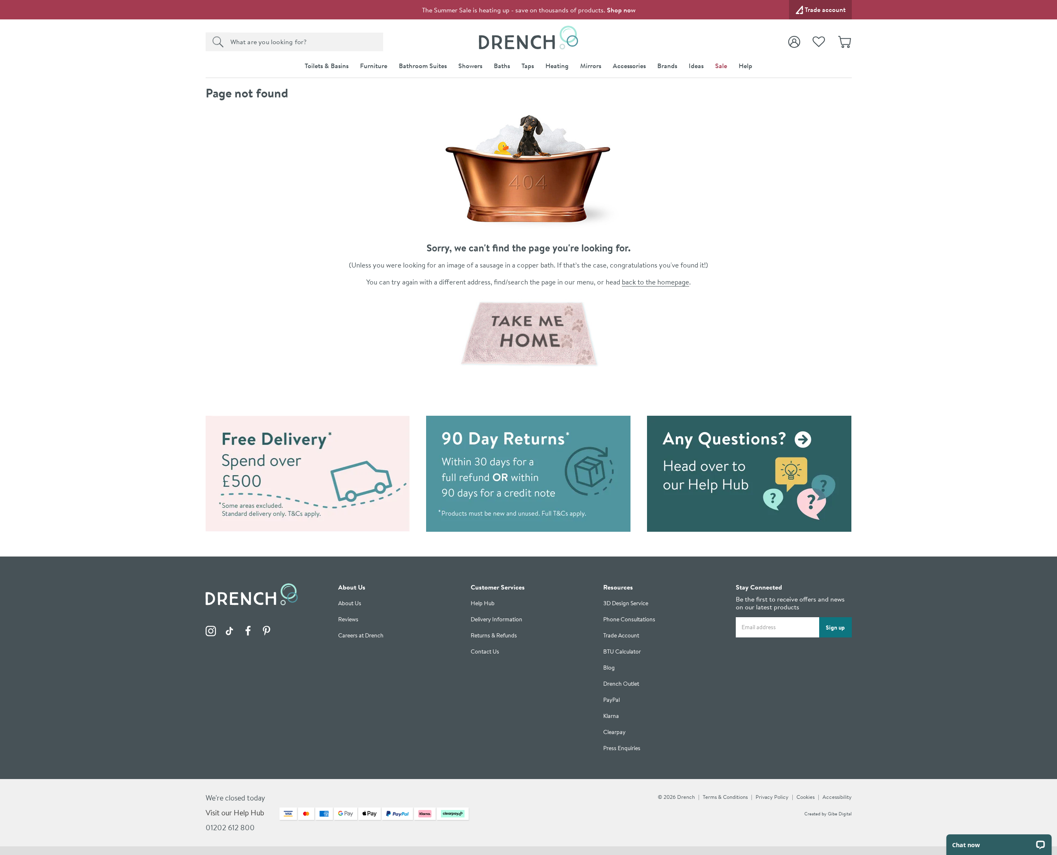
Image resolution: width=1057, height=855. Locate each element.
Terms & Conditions (725, 797)
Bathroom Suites (423, 65)
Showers (470, 65)
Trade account (825, 9)
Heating (557, 65)
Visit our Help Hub (235, 813)
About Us (349, 603)
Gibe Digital (840, 813)
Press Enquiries (621, 748)
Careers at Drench (361, 635)
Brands (667, 65)
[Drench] (529, 334)
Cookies (805, 797)
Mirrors (590, 65)
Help (745, 65)
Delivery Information (496, 619)
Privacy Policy (772, 797)
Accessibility (837, 797)
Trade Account (621, 635)
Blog (609, 668)
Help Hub (483, 603)
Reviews (348, 619)
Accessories (629, 65)
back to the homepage (655, 282)
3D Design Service (625, 603)
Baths (502, 65)
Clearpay (614, 732)
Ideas (696, 65)
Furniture (373, 65)
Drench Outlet (621, 684)
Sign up (835, 627)
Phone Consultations (629, 619)
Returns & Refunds (494, 635)
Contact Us (485, 652)
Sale (721, 65)
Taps (527, 65)
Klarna (611, 716)
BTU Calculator (622, 652)
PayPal (611, 700)
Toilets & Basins (326, 65)
